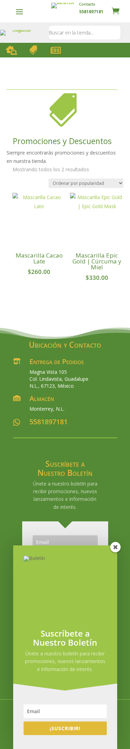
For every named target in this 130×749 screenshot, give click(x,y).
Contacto (87, 4)
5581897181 (48, 421)
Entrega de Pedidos (56, 361)
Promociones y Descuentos (62, 141)
